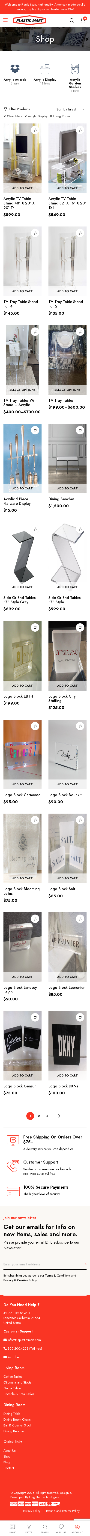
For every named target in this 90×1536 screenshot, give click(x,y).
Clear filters (14, 116)
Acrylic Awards (15, 79)
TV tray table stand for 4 (20, 304)
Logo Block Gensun (19, 1086)
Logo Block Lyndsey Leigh (20, 990)
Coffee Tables (12, 1376)
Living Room (61, 116)
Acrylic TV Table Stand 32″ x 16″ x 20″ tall (67, 203)
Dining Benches (61, 499)
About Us (9, 1450)
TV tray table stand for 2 (65, 304)
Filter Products (19, 109)
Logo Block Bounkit (65, 795)
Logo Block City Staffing (62, 698)
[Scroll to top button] (82, 1514)
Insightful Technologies (44, 1497)
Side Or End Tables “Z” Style (64, 600)
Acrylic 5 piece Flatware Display (17, 501)
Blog (6, 1462)
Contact (8, 1468)
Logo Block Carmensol (22, 795)
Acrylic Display (45, 79)
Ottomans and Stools (17, 1382)
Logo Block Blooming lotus (21, 891)
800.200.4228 (18, 1348)
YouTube (13, 1357)
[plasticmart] (29, 20)
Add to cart (22, 188)
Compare (35, 130)
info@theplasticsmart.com (24, 1340)
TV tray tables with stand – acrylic (20, 402)
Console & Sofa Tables (18, 1394)
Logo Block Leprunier (66, 987)
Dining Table (11, 1413)
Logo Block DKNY (63, 1086)
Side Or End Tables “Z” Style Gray (19, 600)
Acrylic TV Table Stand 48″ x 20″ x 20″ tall (19, 203)
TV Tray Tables (60, 400)
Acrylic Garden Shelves (75, 83)
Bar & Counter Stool (17, 1425)
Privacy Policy (31, 1511)
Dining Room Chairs (16, 1419)
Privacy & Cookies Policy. (20, 1280)
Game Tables (12, 1388)
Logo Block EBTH (18, 696)
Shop (6, 1456)
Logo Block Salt (61, 889)
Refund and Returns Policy (63, 1511)
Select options (22, 390)
